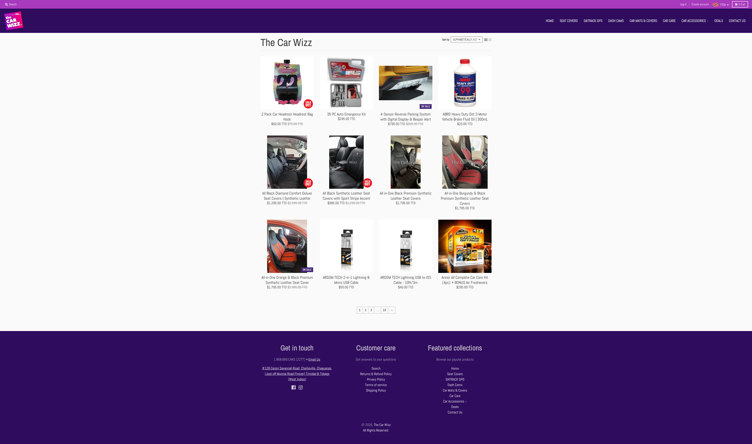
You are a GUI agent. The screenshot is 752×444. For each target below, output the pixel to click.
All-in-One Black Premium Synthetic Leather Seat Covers (406, 196)
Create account (700, 4)
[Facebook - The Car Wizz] (293, 387)
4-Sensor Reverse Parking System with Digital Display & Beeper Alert (405, 117)
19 (384, 310)
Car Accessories (453, 401)
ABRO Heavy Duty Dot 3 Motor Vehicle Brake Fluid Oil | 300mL (465, 117)
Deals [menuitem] (718, 21)
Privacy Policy (376, 379)
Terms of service (376, 385)
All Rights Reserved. (376, 430)
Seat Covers (455, 374)
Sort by (445, 39)
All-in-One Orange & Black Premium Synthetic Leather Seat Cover (287, 280)
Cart (741, 4)
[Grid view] (485, 39)
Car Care (454, 396)
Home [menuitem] (550, 21)
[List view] (490, 39)
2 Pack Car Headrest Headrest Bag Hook (287, 117)
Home (455, 368)
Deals (455, 407)
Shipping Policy (376, 390)
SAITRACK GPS (455, 379)
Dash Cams (454, 385)
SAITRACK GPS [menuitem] (593, 21)
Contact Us (455, 412)
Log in (683, 4)
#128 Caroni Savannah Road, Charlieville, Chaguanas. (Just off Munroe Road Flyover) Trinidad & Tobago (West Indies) (297, 373)
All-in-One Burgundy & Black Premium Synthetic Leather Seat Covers (465, 198)
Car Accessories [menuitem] (694, 21)
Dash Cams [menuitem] (616, 21)
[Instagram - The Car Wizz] (300, 387)
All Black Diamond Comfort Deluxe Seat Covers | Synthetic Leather (287, 196)
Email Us (314, 359)
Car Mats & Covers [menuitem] (643, 21)
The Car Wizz (382, 425)
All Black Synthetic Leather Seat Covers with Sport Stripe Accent (346, 196)
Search (376, 368)
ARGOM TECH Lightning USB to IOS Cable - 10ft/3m (405, 280)
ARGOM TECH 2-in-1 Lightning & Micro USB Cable (346, 280)
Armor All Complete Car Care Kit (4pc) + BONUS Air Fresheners (465, 280)
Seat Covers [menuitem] (569, 21)
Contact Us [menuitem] (737, 21)
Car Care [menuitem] (669, 21)
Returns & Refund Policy (376, 374)
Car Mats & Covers (455, 390)
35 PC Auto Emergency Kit (346, 114)
